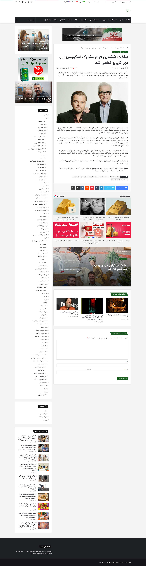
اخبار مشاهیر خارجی (40, 201)
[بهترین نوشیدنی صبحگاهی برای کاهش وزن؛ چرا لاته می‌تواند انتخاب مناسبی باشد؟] (43, 516)
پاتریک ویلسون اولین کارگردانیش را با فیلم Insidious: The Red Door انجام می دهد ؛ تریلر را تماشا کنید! (92, 318)
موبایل (26, 551)
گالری (45, 296)
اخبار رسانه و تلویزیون (40, 137)
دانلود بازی (43, 244)
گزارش (76, 20)
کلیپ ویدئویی (42, 395)
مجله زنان (44, 343)
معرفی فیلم (41, 370)
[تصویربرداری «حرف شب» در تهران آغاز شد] (117, 305)
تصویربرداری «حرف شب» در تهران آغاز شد (117, 316)
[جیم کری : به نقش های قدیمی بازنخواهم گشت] (67, 304)
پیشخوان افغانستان (42, 220)
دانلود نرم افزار (42, 256)
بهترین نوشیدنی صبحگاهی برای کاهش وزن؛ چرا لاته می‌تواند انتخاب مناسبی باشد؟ (27, 515)
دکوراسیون (43, 309)
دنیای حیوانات (43, 272)
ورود (46, 411)
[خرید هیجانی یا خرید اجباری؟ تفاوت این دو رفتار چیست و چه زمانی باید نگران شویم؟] (43, 457)
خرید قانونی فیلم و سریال (39, 241)
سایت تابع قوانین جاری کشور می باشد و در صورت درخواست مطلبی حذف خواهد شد (92, 27)
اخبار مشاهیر (113, 20)
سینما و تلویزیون (94, 20)
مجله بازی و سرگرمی (41, 333)
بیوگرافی (104, 20)
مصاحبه (70, 20)
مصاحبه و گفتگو (43, 382)
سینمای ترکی (40, 167)
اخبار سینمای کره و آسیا (37, 161)
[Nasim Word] (128, 10)
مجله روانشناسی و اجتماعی (38, 358)
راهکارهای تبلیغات (38, 355)
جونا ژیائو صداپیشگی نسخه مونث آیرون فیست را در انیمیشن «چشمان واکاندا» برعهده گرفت (106, 267)
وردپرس (45, 420)
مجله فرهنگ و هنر (40, 376)
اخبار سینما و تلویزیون (103, 177)
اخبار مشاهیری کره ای (39, 204)
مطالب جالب (43, 386)
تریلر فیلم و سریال (39, 367)
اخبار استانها (43, 124)
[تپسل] (19, 58)
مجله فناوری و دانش (40, 379)
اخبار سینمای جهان (93, 177)
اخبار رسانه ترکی (39, 143)
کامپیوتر (44, 315)
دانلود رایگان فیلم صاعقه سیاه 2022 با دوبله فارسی (35, 99)
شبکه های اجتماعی (40, 269)
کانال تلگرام (47, 20)
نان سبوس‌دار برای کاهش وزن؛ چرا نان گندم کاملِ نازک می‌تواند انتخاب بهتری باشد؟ (27, 496)
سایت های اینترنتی (40, 290)
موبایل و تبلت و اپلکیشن (39, 321)
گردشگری (62, 20)
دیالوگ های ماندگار (42, 275)
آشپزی (45, 115)
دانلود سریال (42, 247)
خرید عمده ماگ (47, 551)
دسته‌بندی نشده (43, 266)
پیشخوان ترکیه (43, 223)
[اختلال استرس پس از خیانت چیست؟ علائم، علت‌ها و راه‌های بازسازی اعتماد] (43, 487)
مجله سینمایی (42, 364)
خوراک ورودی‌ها (43, 414)
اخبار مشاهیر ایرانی (40, 195)
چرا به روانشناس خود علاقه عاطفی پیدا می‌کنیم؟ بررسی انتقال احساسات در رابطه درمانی (27, 447)
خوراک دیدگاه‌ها (43, 417)
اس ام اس (43, 306)
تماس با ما (89, 2)
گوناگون (45, 303)
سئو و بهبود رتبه (41, 287)
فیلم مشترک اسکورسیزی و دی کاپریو (119, 179)
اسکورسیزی (84, 177)
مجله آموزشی (43, 327)
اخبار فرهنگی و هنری (40, 173)
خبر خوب (43, 349)
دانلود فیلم (43, 250)
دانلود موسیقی (42, 253)
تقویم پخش (40, 152)
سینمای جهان (116, 52)
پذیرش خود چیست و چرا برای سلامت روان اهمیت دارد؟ (27, 477)
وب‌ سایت (88, 369)
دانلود (55, 20)
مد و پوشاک (42, 318)
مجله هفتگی (44, 346)
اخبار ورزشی (42, 180)
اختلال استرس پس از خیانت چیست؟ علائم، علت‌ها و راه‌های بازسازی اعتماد (27, 487)
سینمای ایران (40, 164)
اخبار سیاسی (42, 155)
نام (127, 362)
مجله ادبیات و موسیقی (41, 330)
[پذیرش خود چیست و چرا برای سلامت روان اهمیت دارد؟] (43, 478)
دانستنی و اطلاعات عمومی (40, 235)
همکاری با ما (97, 2)
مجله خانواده (44, 339)
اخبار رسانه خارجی (39, 146)
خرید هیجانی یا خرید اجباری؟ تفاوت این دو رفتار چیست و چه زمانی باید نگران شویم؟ (27, 457)
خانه (127, 20)
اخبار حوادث (42, 133)
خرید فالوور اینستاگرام (36, 551)
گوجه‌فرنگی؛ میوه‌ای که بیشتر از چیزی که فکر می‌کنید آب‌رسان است (27, 506)
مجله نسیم (84, 20)
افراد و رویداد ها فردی (41, 210)
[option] (92, 266)
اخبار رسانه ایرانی (39, 140)
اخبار (121, 20)
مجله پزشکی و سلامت (41, 336)
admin (122, 68)
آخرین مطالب (112, 2)
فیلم (73, 177)
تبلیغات (105, 2)
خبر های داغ (44, 229)
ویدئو (45, 392)
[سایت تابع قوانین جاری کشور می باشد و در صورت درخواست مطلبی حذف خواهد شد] (92, 34)
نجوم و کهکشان (41, 324)
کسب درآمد (44, 293)
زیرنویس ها (42, 260)
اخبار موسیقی (42, 177)
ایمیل (126, 369)
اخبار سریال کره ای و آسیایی (36, 149)
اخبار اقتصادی (42, 127)
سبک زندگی (44, 278)
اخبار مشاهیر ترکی (41, 198)
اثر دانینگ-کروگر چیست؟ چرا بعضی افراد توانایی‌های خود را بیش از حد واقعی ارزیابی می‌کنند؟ (35, 46)
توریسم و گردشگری (42, 226)
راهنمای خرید (42, 312)
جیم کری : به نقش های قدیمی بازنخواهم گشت (69, 313)
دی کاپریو (78, 177)
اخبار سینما (117, 48)
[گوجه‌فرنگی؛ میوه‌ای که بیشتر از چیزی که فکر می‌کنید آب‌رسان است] (43, 506)
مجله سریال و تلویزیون (39, 361)
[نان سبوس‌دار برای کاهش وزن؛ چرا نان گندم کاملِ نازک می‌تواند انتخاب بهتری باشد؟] (43, 497)
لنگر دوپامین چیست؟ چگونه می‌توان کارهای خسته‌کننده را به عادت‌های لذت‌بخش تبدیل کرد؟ (27, 438)
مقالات (45, 389)
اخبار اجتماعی (42, 121)
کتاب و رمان (42, 263)
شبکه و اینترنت (43, 284)
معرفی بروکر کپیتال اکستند (39, 553)
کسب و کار (43, 352)
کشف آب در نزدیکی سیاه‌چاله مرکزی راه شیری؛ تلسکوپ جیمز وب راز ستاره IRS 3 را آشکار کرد (27, 525)
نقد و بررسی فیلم (39, 373)
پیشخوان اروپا (43, 216)
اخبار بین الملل (42, 130)
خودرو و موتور (43, 232)
